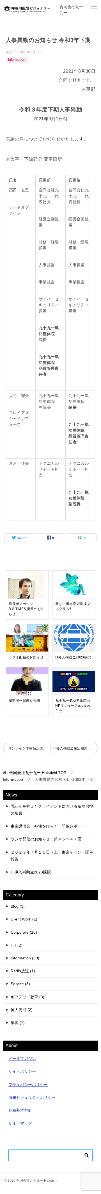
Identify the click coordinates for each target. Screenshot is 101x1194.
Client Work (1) (24, 919)
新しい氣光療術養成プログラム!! (72, 606)
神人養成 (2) (22, 1010)
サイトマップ (20, 1123)
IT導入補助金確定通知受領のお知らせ (75, 748)
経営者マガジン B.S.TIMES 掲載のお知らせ (26, 609)
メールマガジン (22, 1058)
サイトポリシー (22, 1071)
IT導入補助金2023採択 (73, 657)
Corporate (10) (24, 932)
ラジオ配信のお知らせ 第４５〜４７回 (46, 839)
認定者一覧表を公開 (24, 701)
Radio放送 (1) (23, 971)
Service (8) (20, 984)
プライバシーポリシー (28, 1084)
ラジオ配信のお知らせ (26, 657)
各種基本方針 (20, 1110)
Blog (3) (18, 906)
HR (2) (16, 945)
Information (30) (25, 958)
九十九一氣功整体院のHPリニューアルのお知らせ (73, 706)
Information (16, 60)
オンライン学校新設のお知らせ (29, 748)
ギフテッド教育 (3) (27, 997)
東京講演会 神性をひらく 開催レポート (48, 826)
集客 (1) (18, 1022)
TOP (37, 772)
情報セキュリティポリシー (32, 1097)
